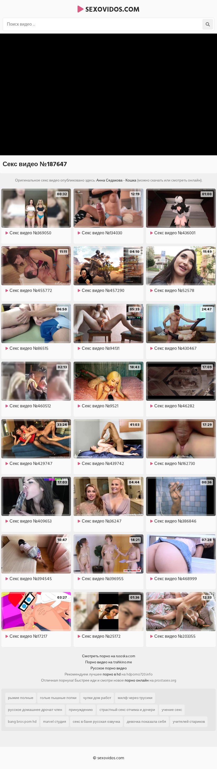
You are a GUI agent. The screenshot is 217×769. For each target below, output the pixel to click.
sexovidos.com (111, 9)
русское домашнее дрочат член (35, 710)
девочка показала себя (146, 722)
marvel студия (54, 722)
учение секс (172, 710)
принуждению (81, 710)
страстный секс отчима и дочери (127, 710)
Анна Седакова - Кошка (116, 180)
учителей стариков (189, 722)
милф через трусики (135, 698)
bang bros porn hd (22, 722)
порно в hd (112, 674)
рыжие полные (20, 698)
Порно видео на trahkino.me (108, 662)
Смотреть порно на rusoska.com (108, 656)
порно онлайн (137, 680)
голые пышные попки (58, 698)
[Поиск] (207, 24)
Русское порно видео (109, 668)
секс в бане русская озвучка (96, 722)
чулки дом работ (97, 698)
